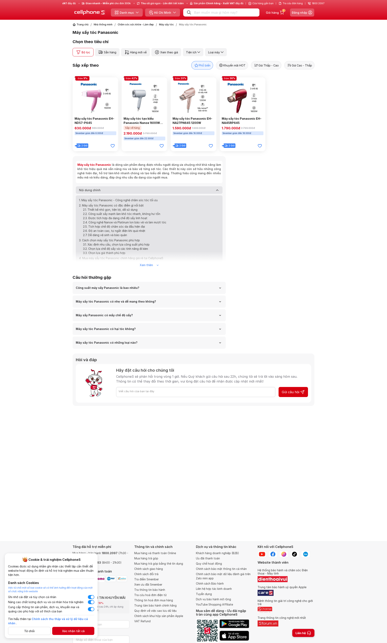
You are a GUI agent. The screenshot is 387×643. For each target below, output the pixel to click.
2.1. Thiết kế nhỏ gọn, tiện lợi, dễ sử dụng (110, 209)
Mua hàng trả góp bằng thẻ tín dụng (158, 563)
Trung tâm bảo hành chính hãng (155, 605)
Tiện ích (191, 52)
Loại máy (214, 52)
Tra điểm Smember (146, 579)
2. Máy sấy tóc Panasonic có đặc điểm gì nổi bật (111, 205)
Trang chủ (82, 24)
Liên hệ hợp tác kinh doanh (214, 588)
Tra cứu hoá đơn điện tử (150, 595)
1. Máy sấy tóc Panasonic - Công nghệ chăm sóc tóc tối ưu (118, 200)
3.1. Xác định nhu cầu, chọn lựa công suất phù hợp (116, 244)
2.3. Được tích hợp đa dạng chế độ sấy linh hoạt (115, 218)
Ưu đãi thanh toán (208, 558)
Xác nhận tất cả (73, 631)
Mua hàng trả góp (146, 558)
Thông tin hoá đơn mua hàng (153, 600)
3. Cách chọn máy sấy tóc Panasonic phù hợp (109, 240)
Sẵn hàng (110, 52)
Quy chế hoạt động (209, 563)
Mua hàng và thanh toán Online (155, 553)
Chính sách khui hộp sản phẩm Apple (158, 616)
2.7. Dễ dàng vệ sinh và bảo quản (105, 235)
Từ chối (29, 631)
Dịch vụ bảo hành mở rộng (213, 599)
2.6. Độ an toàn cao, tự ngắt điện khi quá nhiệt (114, 230)
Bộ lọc (86, 52)
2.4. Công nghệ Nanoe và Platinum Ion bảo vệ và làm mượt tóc (124, 222)
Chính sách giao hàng (148, 568)
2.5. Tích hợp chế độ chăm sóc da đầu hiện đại (114, 226)
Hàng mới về (138, 52)
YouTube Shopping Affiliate (214, 604)
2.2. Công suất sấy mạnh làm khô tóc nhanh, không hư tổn (121, 214)
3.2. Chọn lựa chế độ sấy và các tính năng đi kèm (115, 248)
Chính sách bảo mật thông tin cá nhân (221, 568)
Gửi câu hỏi (290, 392)
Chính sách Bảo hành (210, 583)
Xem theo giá (169, 52)
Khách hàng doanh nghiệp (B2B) (217, 553)
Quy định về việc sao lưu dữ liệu (155, 610)
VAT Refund (142, 621)
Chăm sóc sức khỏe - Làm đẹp (136, 24)
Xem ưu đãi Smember (148, 584)
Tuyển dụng (204, 594)
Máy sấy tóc (166, 24)
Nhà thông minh (103, 24)
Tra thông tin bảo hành (149, 589)
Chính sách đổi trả (146, 574)
